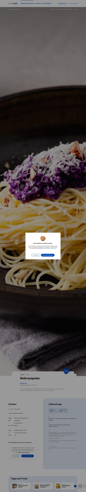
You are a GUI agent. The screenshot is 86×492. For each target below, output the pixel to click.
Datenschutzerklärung (52, 248)
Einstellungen (36, 255)
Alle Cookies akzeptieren (47, 255)
